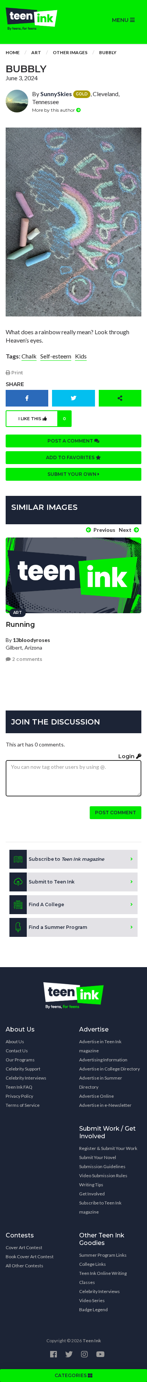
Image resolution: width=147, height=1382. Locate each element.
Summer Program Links (103, 1255)
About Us (15, 1041)
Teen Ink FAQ (19, 1087)
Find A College (46, 904)
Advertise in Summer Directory (100, 1082)
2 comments (26, 659)
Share (15, 384)
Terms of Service (23, 1105)
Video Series (92, 1300)
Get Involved (92, 1194)
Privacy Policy (19, 1096)
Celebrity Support (23, 1069)
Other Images (70, 52)
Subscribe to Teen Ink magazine (100, 1207)
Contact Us (17, 1050)
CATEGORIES (71, 1375)
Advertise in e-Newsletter (105, 1105)
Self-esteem (55, 356)
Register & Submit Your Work (108, 1148)
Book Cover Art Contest (30, 1256)
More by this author (54, 110)
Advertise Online (96, 1096)
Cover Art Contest (24, 1247)
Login (127, 756)
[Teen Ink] (37, 19)
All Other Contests (24, 1265)
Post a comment (70, 441)
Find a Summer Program (58, 927)
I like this (42, 418)
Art (36, 52)
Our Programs (20, 1060)
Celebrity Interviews (26, 1078)
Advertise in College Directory (109, 1069)
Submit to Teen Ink (52, 882)
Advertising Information (103, 1060)
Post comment (115, 812)
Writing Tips (91, 1184)
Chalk (29, 356)
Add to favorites (71, 457)
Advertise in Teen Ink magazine (100, 1046)
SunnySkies (56, 93)
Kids (81, 356)
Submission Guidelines (102, 1166)
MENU (121, 20)
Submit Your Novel (97, 1157)
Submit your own (72, 474)
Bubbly (107, 52)
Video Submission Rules (103, 1175)
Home (13, 52)
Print (16, 372)
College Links (92, 1264)
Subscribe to (66, 859)
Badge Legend (93, 1309)
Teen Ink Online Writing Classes (103, 1277)
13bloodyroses (31, 640)
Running (20, 624)
